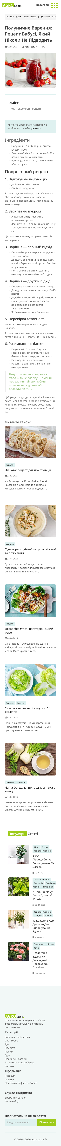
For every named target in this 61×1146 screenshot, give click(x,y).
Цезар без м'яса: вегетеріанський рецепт (29, 630)
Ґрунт (8, 1055)
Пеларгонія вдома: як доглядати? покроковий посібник (40, 960)
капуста (21, 703)
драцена (38, 915)
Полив (9, 1051)
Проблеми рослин (16, 1058)
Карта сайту (12, 1101)
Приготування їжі (48, 16)
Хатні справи (30, 16)
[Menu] (54, 5)
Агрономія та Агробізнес (19, 1062)
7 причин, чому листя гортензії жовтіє (43, 895)
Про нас (9, 1079)
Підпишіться (46, 1122)
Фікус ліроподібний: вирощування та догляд (43, 861)
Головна (10, 16)
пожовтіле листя (42, 879)
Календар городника (17, 1037)
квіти (36, 947)
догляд (45, 847)
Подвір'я (10, 1047)
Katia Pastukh (31, 46)
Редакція (10, 1075)
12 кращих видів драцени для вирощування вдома (43, 926)
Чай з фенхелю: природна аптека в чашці (30, 789)
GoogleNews (33, 128)
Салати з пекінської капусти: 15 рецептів (27, 710)
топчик (48, 915)
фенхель (10, 782)
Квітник (9, 1066)
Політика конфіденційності (21, 1083)
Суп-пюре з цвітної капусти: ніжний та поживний (30, 551)
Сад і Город (11, 1040)
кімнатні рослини (42, 850)
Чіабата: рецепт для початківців (28, 470)
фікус (36, 847)
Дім (19, 16)
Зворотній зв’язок (15, 1097)
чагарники (47, 886)
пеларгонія (39, 944)
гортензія (38, 883)
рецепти (10, 465)
